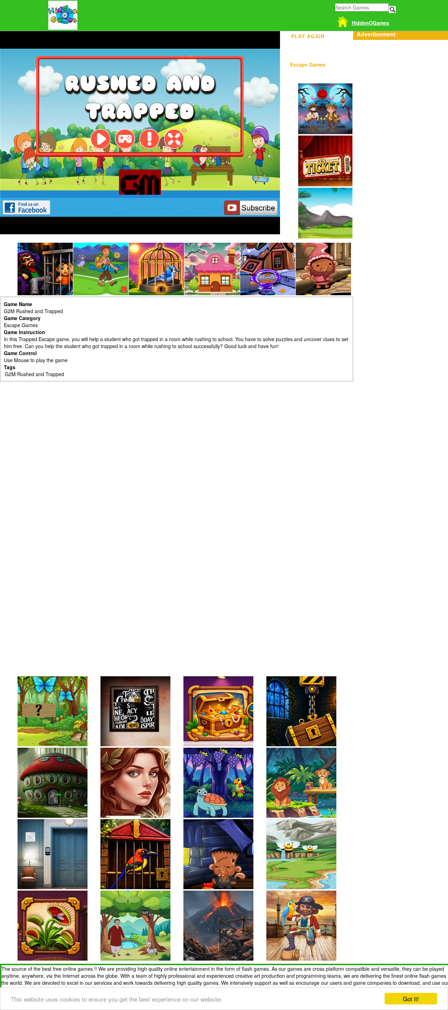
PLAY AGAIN (307, 35)
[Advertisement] (400, 145)
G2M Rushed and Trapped (34, 374)
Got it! (411, 998)
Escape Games (308, 64)
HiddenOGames (370, 22)
